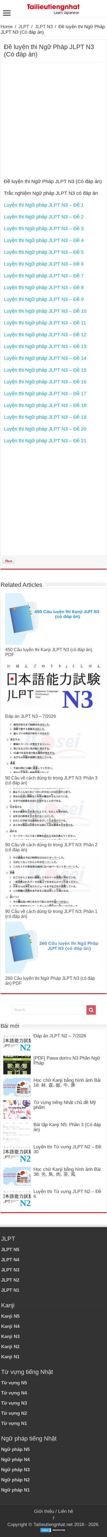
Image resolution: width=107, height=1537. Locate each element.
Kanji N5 (10, 1316)
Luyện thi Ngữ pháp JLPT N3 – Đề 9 (44, 299)
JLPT (23, 26)
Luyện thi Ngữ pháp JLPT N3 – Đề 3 (44, 228)
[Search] (91, 1010)
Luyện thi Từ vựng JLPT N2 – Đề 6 (67, 1194)
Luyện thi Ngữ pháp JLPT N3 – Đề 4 (44, 240)
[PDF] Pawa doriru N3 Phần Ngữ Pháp (66, 1060)
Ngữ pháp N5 (15, 1449)
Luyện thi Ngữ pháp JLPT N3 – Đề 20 (45, 429)
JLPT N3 (44, 26)
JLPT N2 (10, 1280)
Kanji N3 (10, 1336)
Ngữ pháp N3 (15, 1469)
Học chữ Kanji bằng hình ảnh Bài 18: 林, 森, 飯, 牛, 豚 (67, 1083)
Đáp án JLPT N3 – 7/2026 (30, 716)
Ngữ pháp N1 (15, 1490)
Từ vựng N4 (14, 1393)
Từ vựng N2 (14, 1413)
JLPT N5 (10, 1249)
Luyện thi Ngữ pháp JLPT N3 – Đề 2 (44, 217)
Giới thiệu (44, 1511)
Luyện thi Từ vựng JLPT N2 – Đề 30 (67, 1149)
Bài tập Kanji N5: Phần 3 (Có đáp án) (67, 1127)
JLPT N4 (10, 1259)
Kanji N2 (10, 1346)
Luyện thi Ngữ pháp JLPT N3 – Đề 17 (45, 393)
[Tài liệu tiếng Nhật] (53, 8)
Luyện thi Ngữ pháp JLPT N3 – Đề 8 (44, 287)
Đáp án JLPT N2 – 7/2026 (59, 1035)
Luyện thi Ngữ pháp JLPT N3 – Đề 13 (45, 346)
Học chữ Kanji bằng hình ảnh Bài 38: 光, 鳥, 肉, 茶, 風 (67, 1172)
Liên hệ (65, 1511)
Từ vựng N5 (14, 1382)
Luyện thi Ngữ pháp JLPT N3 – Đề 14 (45, 358)
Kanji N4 (10, 1326)
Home (7, 26)
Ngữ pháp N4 (15, 1459)
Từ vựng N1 (14, 1423)
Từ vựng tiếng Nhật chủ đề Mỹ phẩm (64, 1105)
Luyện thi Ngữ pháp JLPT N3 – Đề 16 (45, 382)
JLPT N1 (10, 1290)
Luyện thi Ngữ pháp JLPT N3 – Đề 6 (44, 264)
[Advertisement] (53, 118)
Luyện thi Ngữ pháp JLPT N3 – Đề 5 (44, 252)
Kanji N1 (10, 1356)
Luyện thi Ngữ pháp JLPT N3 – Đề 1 (44, 205)
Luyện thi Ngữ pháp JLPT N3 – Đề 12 (45, 334)
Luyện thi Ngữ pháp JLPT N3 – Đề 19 (45, 417)
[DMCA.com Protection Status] (53, 1530)
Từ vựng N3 (14, 1403)
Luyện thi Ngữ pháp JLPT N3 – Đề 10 (45, 311)
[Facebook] (53, 1518)
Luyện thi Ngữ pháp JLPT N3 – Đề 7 (44, 275)
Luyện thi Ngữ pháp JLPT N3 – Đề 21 (45, 440)
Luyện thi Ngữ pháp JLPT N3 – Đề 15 (45, 370)
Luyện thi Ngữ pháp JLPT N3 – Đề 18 (45, 405)
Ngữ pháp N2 (15, 1479)
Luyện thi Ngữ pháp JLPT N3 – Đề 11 (45, 323)
